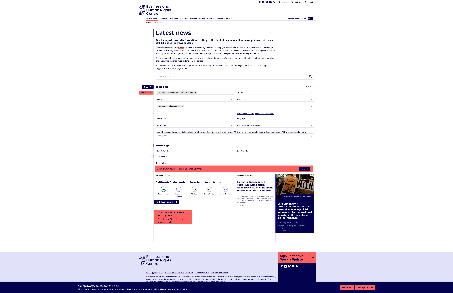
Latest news (151, 18)
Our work (174, 18)
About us (210, 18)
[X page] (259, 2)
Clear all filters (162, 156)
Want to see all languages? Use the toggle (255, 113)
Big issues (184, 18)
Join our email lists (224, 18)
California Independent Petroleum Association (188, 182)
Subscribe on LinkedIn (219, 272)
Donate (202, 18)
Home (148, 22)
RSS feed (145, 92)
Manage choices (365, 287)
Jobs (155, 272)
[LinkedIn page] (263, 2)
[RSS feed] (274, 2)
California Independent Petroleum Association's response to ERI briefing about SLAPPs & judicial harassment (255, 186)
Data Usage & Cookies (174, 272)
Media (161, 272)
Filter (146, 87)
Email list (297, 2)
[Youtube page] (270, 2)
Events (148, 272)
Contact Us (189, 272)
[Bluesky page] (266, 2)
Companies (163, 18)
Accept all (347, 287)
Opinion (193, 18)
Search (310, 2)
